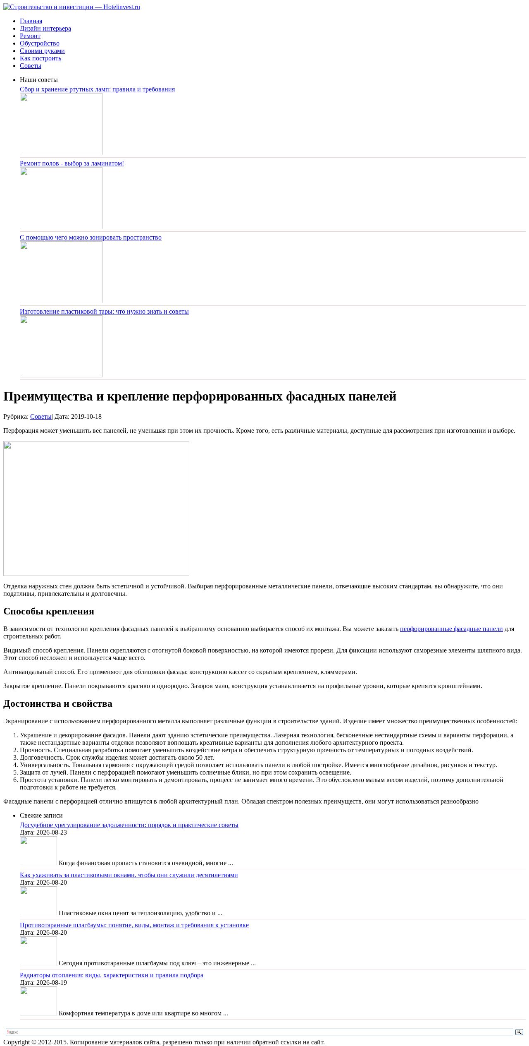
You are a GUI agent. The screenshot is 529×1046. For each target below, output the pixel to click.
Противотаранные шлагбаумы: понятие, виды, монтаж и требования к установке (134, 924)
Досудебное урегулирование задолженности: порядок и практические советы (129, 824)
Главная (31, 20)
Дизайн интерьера (45, 28)
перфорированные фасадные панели (451, 628)
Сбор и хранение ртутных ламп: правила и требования (97, 89)
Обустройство (40, 43)
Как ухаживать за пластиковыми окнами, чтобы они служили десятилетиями (129, 874)
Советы (30, 65)
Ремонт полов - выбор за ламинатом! (72, 163)
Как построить (40, 58)
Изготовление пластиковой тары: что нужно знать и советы (104, 311)
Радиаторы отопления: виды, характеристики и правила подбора (111, 975)
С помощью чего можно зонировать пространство (91, 237)
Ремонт (30, 35)
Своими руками (42, 50)
